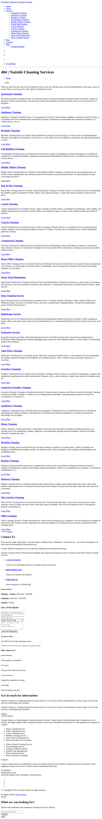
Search (4, 814)
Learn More (5, 107)
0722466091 (11, 64)
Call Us (4, 714)
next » (10, 531)
